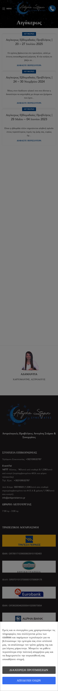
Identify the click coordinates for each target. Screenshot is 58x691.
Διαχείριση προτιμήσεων (28, 670)
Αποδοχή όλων (29, 680)
